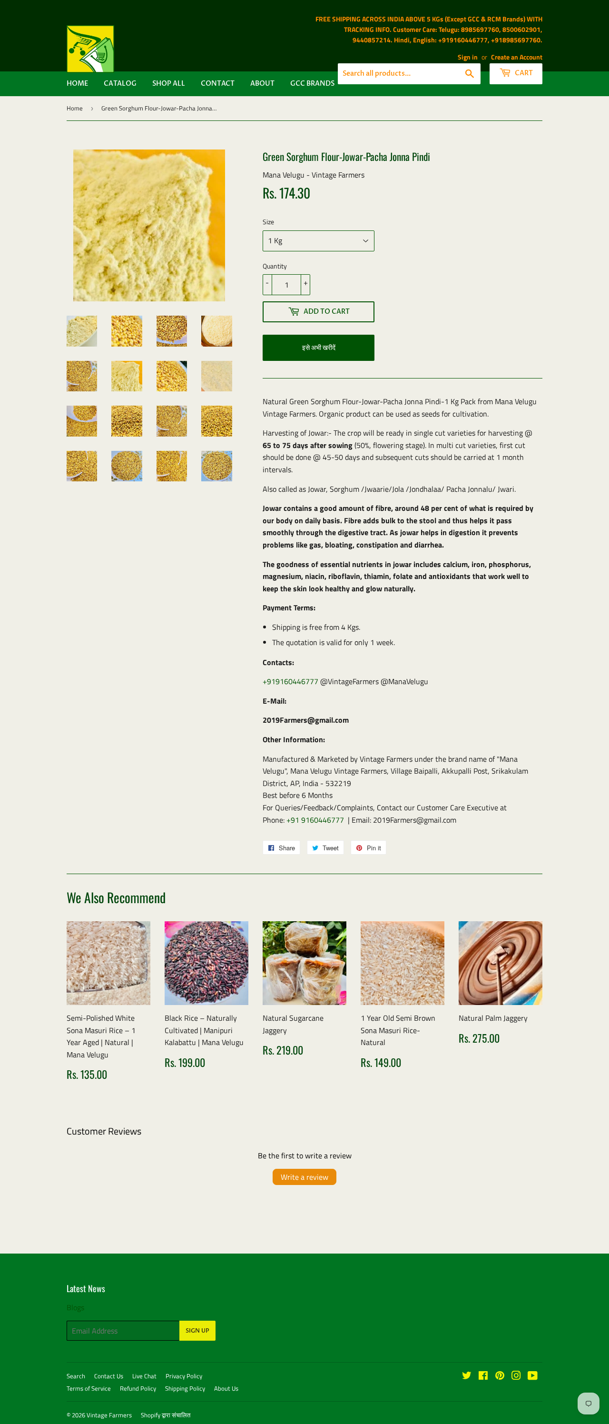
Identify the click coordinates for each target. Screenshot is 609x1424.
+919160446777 (290, 681)
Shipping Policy (185, 1388)
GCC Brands (312, 83)
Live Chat (144, 1376)
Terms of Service (89, 1388)
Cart (523, 73)
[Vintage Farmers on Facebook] (483, 1376)
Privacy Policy (184, 1376)
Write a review (304, 1177)
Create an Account (516, 57)
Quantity (275, 266)
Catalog (120, 83)
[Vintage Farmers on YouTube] (533, 1376)
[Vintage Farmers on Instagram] (516, 1376)
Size (268, 222)
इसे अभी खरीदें (318, 347)
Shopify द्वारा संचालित (165, 1415)
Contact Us (108, 1376)
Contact (218, 83)
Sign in (468, 57)
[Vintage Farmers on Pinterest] (500, 1376)
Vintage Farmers (109, 1415)
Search (76, 1376)
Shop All (168, 83)
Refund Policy (138, 1388)
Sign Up (197, 1330)
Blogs (75, 1307)
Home (77, 83)
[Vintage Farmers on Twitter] (466, 1376)
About (262, 83)
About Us (226, 1388)
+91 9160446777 (315, 820)
